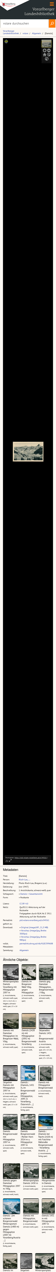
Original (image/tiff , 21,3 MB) (34, 927)
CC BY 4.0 (24, 903)
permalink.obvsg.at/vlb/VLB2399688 (36, 943)
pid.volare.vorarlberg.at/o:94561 (34, 920)
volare (25, 33)
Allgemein (36, 33)
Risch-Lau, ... (24, 879)
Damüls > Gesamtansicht (31, 894)
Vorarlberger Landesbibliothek (11, 32)
